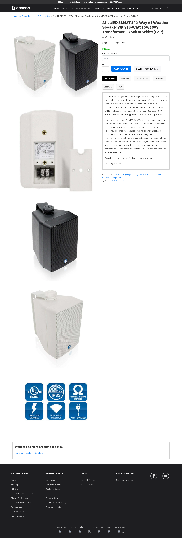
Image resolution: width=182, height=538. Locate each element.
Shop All (67, 8)
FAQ (47, 493)
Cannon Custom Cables (21, 502)
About (99, 8)
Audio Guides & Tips (19, 516)
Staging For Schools (19, 498)
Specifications (142, 79)
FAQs (120, 87)
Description (109, 79)
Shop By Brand (83, 8)
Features (125, 79)
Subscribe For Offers (124, 480)
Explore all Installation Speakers (29, 453)
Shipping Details (52, 498)
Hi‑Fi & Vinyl (16, 489)
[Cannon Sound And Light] (21, 8)
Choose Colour (109, 54)
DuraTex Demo (17, 511)
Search (14, 480)
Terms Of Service (88, 480)
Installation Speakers (115, 181)
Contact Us (112, 8)
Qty (103, 64)
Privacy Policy (87, 484)
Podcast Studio (17, 507)
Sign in (154, 8)
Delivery (108, 87)
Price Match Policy (54, 507)
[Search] (161, 8)
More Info (159, 79)
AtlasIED (146, 174)
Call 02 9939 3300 (130, 8)
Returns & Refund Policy (56, 502)
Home (57, 8)
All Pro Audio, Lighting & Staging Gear (35, 16)
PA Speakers (117, 177)
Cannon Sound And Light (73, 527)
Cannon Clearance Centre (22, 493)
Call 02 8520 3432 (53, 484)
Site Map (14, 484)
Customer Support (53, 489)
